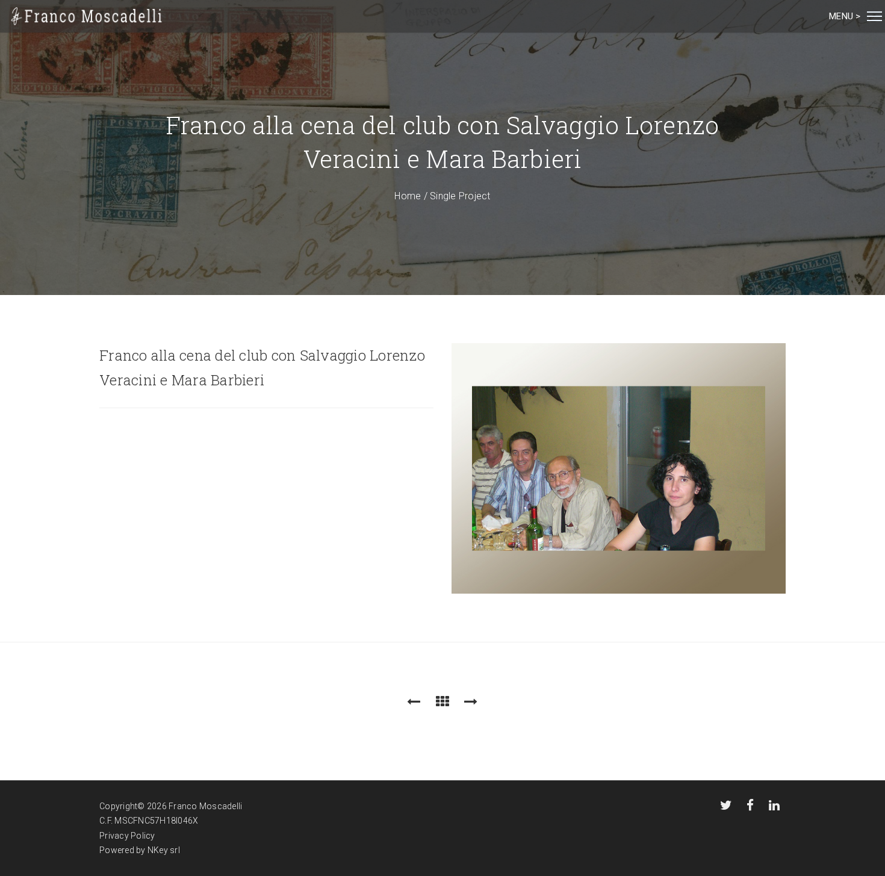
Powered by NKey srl (139, 850)
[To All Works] (442, 701)
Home (407, 196)
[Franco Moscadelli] (87, 16)
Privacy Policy (127, 835)
